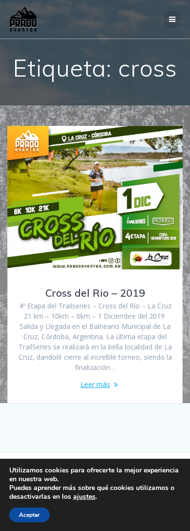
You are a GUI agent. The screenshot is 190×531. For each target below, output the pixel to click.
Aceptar (29, 515)
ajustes (84, 496)
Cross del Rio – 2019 (95, 292)
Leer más (95, 384)
